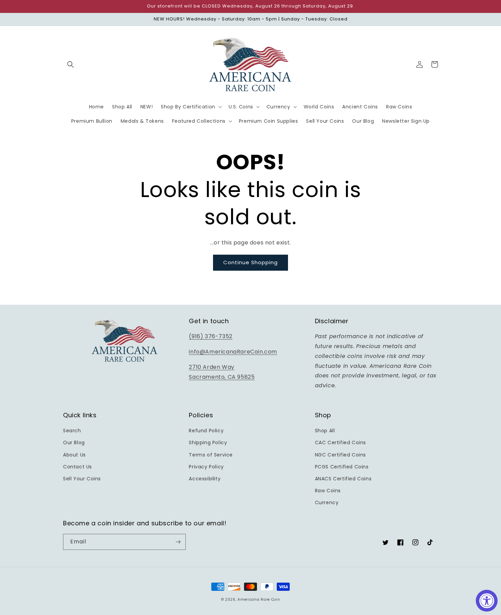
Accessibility (205, 478)
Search (72, 430)
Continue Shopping (250, 262)
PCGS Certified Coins (342, 466)
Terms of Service (211, 454)
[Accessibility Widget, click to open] (487, 601)
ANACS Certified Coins (343, 478)
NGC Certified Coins (340, 454)
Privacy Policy (206, 466)
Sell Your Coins (82, 478)
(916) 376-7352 (210, 336)
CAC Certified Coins (340, 442)
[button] (70, 64)
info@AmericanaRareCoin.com (233, 352)
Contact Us (77, 466)
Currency (327, 502)
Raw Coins (328, 490)
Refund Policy (206, 430)
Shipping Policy (208, 442)
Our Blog (74, 442)
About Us (74, 454)
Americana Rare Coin (259, 599)
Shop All (325, 430)
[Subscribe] (177, 542)
